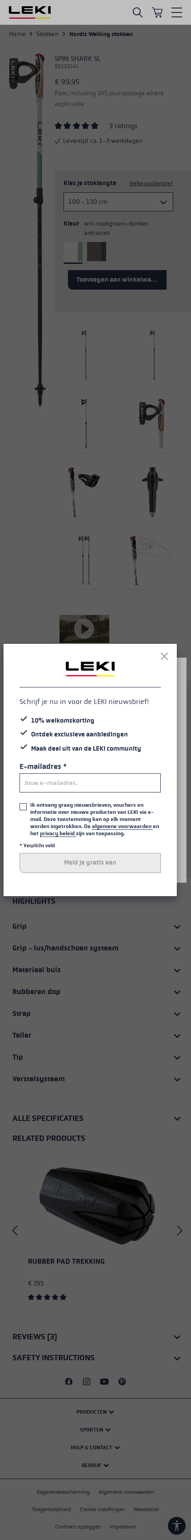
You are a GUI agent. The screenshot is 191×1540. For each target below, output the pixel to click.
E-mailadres (43, 766)
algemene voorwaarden (122, 826)
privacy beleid (58, 833)
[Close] (164, 656)
